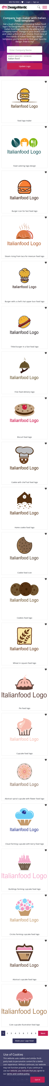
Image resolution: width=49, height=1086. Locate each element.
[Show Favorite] (22, 2)
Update (24, 66)
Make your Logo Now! (24, 1040)
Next (43, 1033)
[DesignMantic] (14, 7)
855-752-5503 (14, 2)
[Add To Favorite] (46, 81)
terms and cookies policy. (18, 1074)
